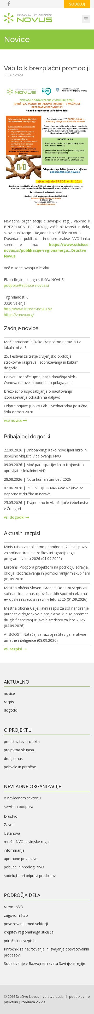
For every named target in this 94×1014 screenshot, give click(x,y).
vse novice (13, 420)
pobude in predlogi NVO (24, 866)
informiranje (14, 850)
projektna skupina (19, 749)
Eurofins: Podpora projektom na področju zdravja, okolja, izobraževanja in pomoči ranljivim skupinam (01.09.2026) (47, 573)
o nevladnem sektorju (22, 797)
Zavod (9, 824)
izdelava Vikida (33, 1002)
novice (9, 693)
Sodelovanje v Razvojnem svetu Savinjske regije (44, 963)
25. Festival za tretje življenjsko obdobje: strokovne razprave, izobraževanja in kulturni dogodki (41, 362)
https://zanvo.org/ (19, 314)
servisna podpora (18, 806)
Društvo (10, 816)
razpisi (9, 701)
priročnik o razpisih (20, 940)
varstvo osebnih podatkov (63, 996)
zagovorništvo (16, 915)
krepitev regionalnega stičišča (29, 932)
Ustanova (12, 833)
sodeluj (77, 4)
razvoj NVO (13, 906)
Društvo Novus (27, 996)
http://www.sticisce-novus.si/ (28, 308)
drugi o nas (13, 758)
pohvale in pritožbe (20, 766)
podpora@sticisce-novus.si (26, 285)
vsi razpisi (13, 648)
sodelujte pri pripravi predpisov (30, 875)
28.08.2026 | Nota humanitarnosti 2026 (37, 479)
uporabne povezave (20, 858)
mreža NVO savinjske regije (27, 841)
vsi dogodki (15, 517)
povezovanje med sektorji (26, 923)
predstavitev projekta (22, 741)
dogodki (10, 710)
